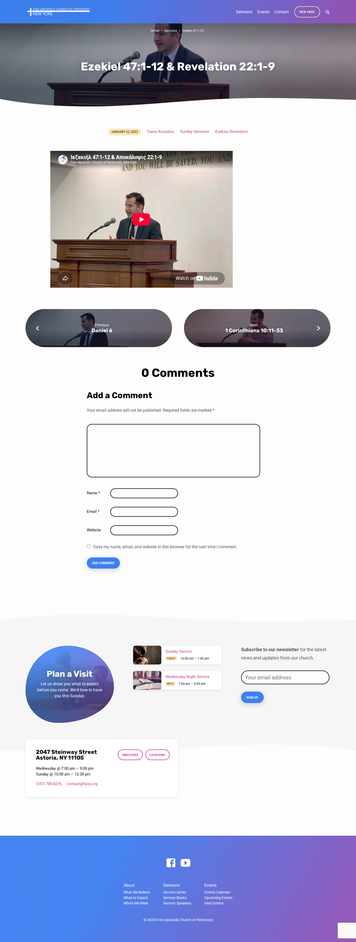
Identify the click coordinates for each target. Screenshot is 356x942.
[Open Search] (327, 12)
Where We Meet (136, 903)
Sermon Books (175, 898)
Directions (130, 755)
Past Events (214, 903)
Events (263, 11)
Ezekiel (221, 131)
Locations (157, 755)
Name (93, 493)
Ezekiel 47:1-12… (193, 31)
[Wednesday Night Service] (147, 680)
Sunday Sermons (194, 131)
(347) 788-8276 (49, 783)
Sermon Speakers (177, 903)
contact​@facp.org (81, 783)
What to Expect (136, 898)
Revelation (239, 131)
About (129, 885)
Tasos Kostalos (160, 131)
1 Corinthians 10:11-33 (254, 330)
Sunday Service (178, 651)
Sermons (244, 11)
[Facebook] (171, 863)
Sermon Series (174, 892)
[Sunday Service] (147, 655)
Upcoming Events (218, 898)
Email (93, 511)
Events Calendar (217, 892)
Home (155, 31)
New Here (307, 12)
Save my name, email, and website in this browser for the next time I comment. (165, 546)
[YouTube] (185, 863)
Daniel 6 (101, 330)
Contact (281, 11)
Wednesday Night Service (187, 676)
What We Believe (137, 892)
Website (94, 530)
